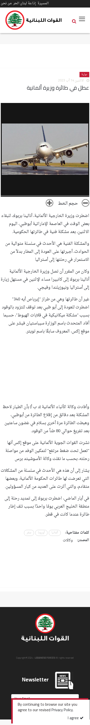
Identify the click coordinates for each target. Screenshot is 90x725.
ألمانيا (55, 532)
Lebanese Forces (33, 20)
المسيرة (43, 3)
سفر (29, 532)
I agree (74, 718)
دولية (84, 74)
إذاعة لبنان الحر (24, 3)
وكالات (68, 540)
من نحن (6, 3)
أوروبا (41, 532)
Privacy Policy (62, 710)
